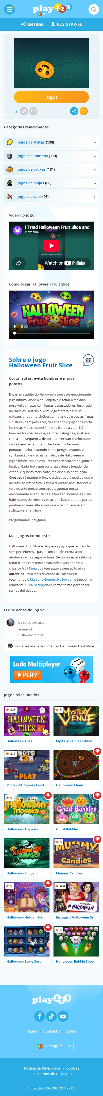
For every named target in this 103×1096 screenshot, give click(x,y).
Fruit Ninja (29, 568)
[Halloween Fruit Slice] (51, 63)
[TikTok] (51, 1016)
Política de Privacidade (42, 1068)
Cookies (72, 1068)
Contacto (51, 1031)
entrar (36, 24)
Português (54, 1045)
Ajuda (33, 1031)
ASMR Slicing (34, 585)
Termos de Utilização (54, 1073)
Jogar (51, 96)
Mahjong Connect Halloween (52, 579)
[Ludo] (51, 681)
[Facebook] (39, 1016)
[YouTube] (63, 1016)
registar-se (69, 24)
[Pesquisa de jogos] (93, 9)
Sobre (71, 1031)
